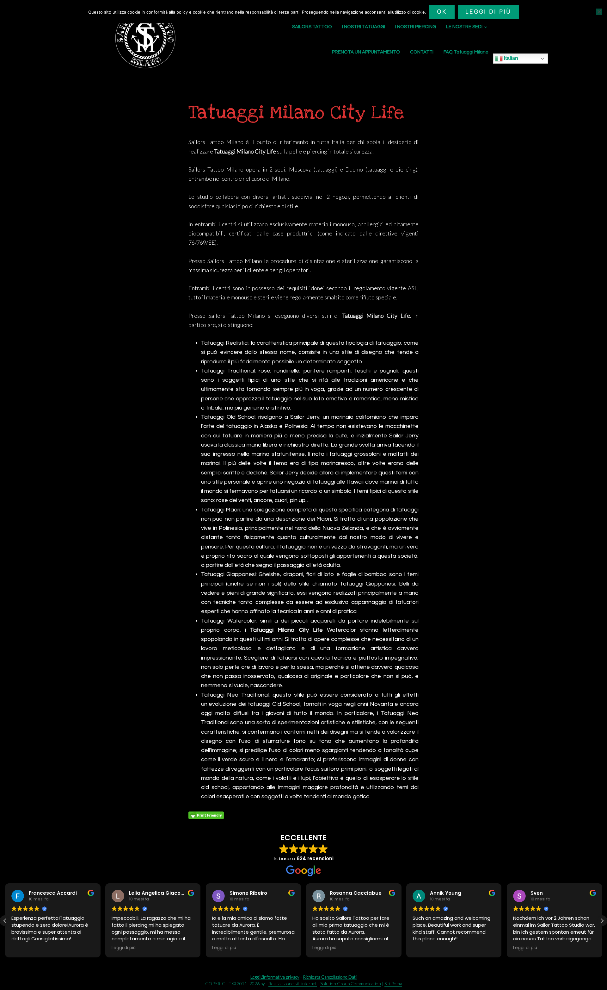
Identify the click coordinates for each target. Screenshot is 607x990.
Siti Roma (393, 983)
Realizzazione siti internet (292, 983)
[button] (602, 920)
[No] (599, 12)
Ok (442, 11)
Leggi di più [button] (23, 948)
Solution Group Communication (350, 983)
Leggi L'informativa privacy (274, 977)
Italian (510, 58)
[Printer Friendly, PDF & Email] (206, 815)
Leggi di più (488, 11)
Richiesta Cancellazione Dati (330, 977)
